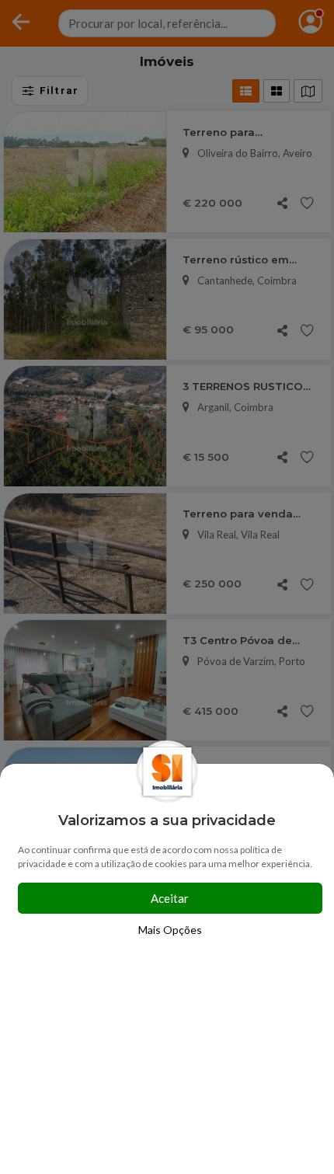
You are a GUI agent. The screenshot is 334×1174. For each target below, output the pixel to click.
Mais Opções (170, 929)
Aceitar (170, 898)
